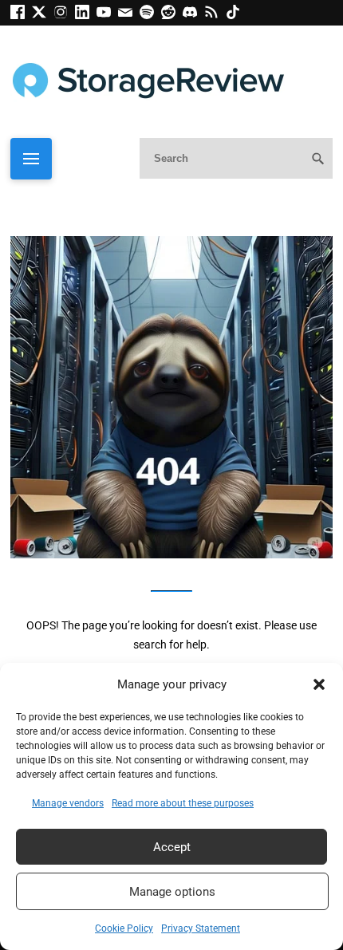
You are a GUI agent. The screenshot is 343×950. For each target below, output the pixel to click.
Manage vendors (68, 803)
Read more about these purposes (183, 803)
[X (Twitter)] (42, 15)
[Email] (129, 15)
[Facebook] (21, 15)
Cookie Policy (124, 928)
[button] (319, 684)
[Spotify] (150, 15)
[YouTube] (107, 15)
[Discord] (193, 15)
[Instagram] (64, 15)
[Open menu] (31, 158)
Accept (172, 847)
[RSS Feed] (215, 15)
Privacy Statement (200, 928)
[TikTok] (235, 15)
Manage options (172, 892)
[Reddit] (172, 15)
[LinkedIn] (86, 15)
